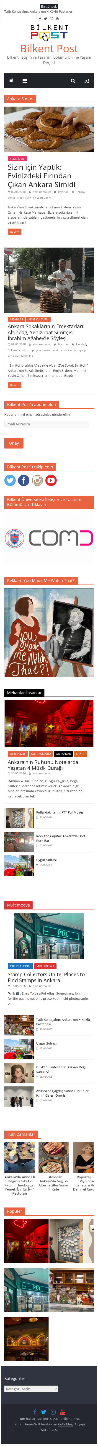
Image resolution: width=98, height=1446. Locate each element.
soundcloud (67, 350)
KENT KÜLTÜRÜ (38, 319)
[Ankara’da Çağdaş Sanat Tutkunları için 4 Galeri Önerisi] (19, 1089)
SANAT (80, 754)
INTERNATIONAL (20, 966)
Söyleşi (81, 350)
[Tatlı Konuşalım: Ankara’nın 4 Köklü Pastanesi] (19, 1017)
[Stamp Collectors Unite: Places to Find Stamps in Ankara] (49, 915)
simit (20, 198)
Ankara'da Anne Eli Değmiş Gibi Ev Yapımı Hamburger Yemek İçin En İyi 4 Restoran (19, 1185)
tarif (48, 198)
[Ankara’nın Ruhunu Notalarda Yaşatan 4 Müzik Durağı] (49, 703)
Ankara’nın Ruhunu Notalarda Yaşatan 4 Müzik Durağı (43, 765)
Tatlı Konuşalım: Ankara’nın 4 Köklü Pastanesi (39, 11)
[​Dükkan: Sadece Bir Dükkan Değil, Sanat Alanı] (19, 1065)
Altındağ (81, 344)
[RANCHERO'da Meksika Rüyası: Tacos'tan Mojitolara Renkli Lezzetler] (26, 1341)
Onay (14, 443)
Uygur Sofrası (46, 860)
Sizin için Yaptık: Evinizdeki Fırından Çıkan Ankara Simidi (41, 175)
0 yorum (63, 192)
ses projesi (34, 350)
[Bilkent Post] (11, 80)
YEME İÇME (17, 159)
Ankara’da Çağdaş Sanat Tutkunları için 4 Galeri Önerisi (63, 1093)
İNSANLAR (16, 319)
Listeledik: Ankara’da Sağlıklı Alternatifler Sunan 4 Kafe (54, 1183)
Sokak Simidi (51, 350)
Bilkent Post (49, 48)
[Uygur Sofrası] (19, 858)
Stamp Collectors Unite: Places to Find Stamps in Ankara (46, 977)
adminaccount (42, 192)
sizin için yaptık (34, 198)
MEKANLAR (63, 754)
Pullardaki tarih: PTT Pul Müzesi (60, 812)
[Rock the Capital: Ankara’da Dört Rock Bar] (19, 834)
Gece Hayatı (18, 754)
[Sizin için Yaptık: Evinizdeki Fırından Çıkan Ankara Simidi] (49, 109)
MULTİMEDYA (45, 966)
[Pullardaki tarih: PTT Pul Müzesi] (19, 810)
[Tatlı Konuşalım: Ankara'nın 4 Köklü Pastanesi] (71, 1292)
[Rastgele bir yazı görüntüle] (87, 80)
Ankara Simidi (16, 350)
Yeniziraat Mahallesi (21, 356)
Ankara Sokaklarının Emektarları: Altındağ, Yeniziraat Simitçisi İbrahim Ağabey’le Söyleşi (46, 332)
